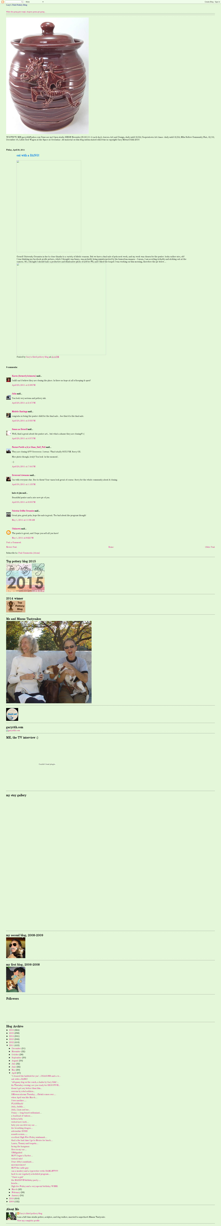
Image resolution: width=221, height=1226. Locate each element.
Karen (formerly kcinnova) (24, 376)
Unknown (16, 529)
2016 (11, 1030)
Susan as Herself (19, 429)
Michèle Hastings (19, 412)
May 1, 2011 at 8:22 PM (23, 538)
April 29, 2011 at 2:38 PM (23, 385)
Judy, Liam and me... (20, 1110)
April (14, 1073)
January (16, 1196)
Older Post (210, 547)
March (15, 1189)
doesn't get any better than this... (26, 1088)
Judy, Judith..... (18, 1107)
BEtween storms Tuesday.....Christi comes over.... (33, 1095)
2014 (11, 1036)
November (16, 1052)
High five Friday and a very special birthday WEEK (34, 1186)
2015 (11, 1033)
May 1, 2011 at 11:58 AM (23, 520)
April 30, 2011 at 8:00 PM (23, 502)
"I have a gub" (17, 1177)
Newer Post (11, 547)
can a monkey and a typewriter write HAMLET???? (34, 1171)
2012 (11, 1042)
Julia (14, 394)
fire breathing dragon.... (22, 1128)
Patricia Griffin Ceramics (23, 511)
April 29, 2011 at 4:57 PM (23, 439)
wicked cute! (17, 1159)
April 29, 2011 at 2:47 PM (23, 403)
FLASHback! (17, 1104)
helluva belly (17, 1119)
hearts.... (15, 1183)
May (14, 1070)
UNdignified (16, 1153)
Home (111, 547)
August (15, 1061)
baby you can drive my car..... (24, 1125)
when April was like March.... (24, 1098)
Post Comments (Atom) (29, 553)
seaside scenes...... (19, 1134)
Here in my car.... (19, 1150)
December (16, 1049)
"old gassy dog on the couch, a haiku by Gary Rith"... (35, 1082)
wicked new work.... (20, 1122)
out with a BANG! (19, 1079)
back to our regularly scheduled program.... (31, 1174)
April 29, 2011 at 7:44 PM (23, 467)
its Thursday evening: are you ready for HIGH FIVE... (35, 1085)
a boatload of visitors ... (21, 1116)
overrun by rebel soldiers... (23, 1091)
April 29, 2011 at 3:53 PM (23, 421)
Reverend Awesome (21, 475)
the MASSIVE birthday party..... (26, 1180)
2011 (11, 1046)
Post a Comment (13, 543)
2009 (11, 1202)
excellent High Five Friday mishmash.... (29, 1137)
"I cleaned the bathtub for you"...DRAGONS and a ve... (36, 1076)
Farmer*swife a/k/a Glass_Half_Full (29, 447)
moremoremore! (18, 1165)
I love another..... (18, 1101)
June (14, 1067)
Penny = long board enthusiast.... (26, 1113)
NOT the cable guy (20, 1168)
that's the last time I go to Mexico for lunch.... (32, 1140)
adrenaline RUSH (19, 1131)
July (14, 1064)
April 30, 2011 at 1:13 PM (23, 485)
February (16, 1193)
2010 (11, 1199)
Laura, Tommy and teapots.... (24, 1144)
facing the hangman (20, 1147)
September (17, 1058)
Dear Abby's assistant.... (22, 1162)
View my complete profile (28, 1221)
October (15, 1055)
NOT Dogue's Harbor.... (22, 1156)
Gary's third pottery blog (31, 1214)
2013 (11, 1039)
